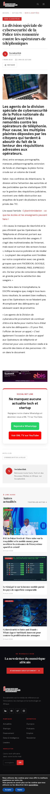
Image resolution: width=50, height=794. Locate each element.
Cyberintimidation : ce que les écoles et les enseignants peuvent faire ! (25, 215)
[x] (17, 711)
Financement (8, 733)
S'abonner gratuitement (23, 671)
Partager (11, 65)
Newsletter (31, 738)
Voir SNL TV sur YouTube (25, 435)
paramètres (33, 785)
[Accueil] (10, 4)
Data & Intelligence (11, 738)
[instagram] (24, 711)
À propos (30, 724)
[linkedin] (5, 711)
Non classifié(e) (32, 13)
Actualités (17, 13)
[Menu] (43, 4)
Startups (7, 728)
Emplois (30, 733)
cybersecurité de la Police (14, 457)
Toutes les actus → (37, 502)
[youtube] (11, 711)
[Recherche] (38, 4)
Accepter (8, 790)
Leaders (6, 742)
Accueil (6, 13)
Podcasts (30, 728)
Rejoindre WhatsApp (25, 426)
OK (20, 762)
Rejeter (19, 790)
